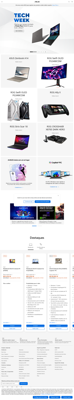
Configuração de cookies (40, 397)
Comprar (12, 325)
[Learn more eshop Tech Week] (37, 53)
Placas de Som (22, 354)
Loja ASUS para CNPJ (41, 369)
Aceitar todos (66, 397)
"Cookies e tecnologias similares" (47, 394)
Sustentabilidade (58, 356)
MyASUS (57, 358)
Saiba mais (12, 328)
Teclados (21, 371)
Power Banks (21, 378)
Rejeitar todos (54, 397)
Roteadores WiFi (22, 362)
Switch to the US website (42, 201)
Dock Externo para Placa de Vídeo (26, 358)
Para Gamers (4, 360)
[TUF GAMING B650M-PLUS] (19, 105)
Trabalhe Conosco (41, 371)
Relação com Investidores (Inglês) (44, 365)
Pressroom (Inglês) (41, 362)
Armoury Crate (58, 360)
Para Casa (3, 352)
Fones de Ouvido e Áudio (24, 373)
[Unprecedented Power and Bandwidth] (55, 105)
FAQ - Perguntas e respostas (43, 350)
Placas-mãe (3, 373)
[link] (37, 1)
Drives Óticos (22, 356)
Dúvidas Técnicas (58, 367)
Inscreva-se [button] (24, 383)
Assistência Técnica (59, 369)
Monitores (3, 367)
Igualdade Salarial (41, 373)
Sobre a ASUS (40, 360)
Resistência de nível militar (60, 354)
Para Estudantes (4, 358)
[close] (58, 195)
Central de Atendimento (42, 354)
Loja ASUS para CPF (41, 367)
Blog (38, 375)
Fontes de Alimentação (24, 352)
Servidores (21, 367)
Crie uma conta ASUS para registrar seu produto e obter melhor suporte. (37, 5)
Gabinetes (21, 350)
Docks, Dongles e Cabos (24, 375)
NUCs (2, 369)
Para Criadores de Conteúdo (7, 356)
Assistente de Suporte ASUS (61, 365)
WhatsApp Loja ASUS (41, 356)
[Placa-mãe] (55, 139)
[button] (2, 1)
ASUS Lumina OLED (59, 352)
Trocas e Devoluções (41, 352)
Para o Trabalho (4, 354)
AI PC (56, 350)
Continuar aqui (29, 201)
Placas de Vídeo (4, 376)
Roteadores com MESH (24, 365)
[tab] (28, 51)
